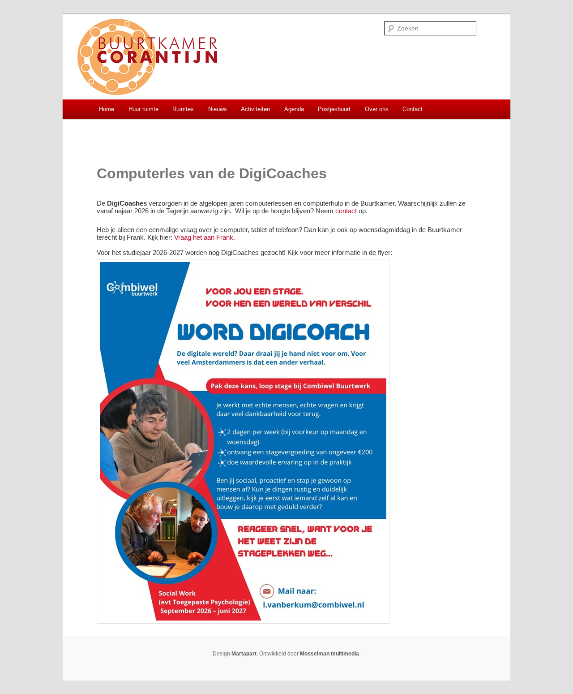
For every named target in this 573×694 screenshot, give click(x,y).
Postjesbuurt (334, 109)
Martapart (244, 654)
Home (106, 109)
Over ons (377, 109)
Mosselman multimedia (329, 654)
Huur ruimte (143, 109)
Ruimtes (183, 109)
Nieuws (217, 109)
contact (346, 211)
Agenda (294, 109)
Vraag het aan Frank (203, 237)
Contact (412, 109)
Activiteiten (255, 109)
